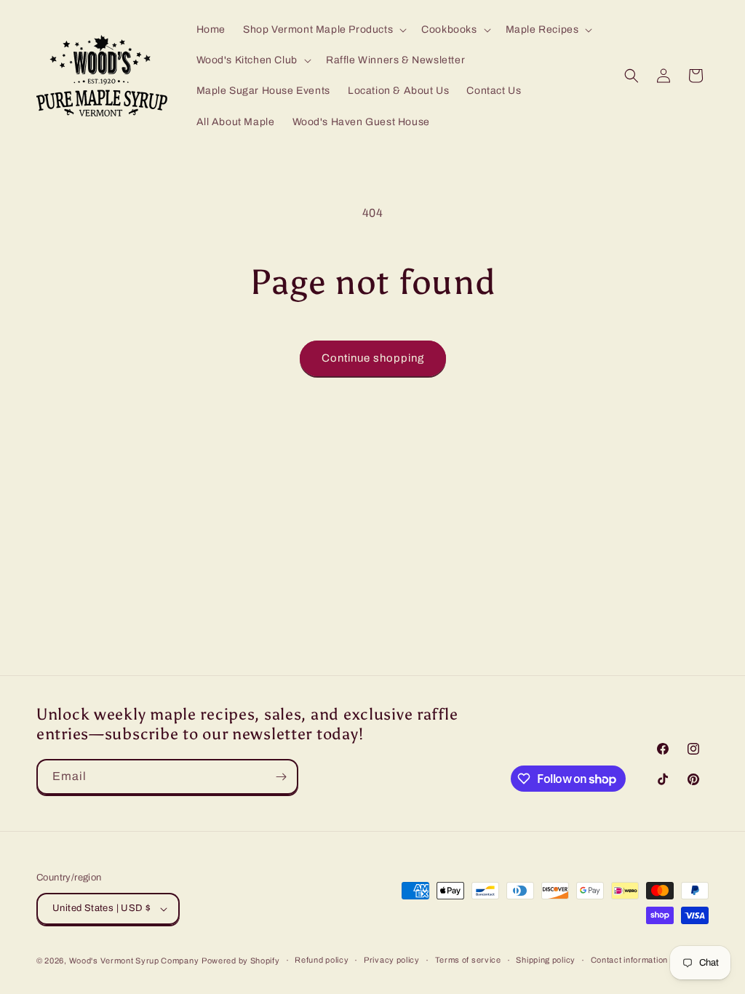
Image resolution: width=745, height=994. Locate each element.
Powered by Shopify (241, 960)
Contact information (629, 959)
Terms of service (468, 959)
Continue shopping (373, 358)
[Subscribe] (281, 777)
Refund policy (321, 959)
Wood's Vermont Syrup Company (134, 960)
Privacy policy (392, 959)
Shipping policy (545, 959)
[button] (323, 30)
